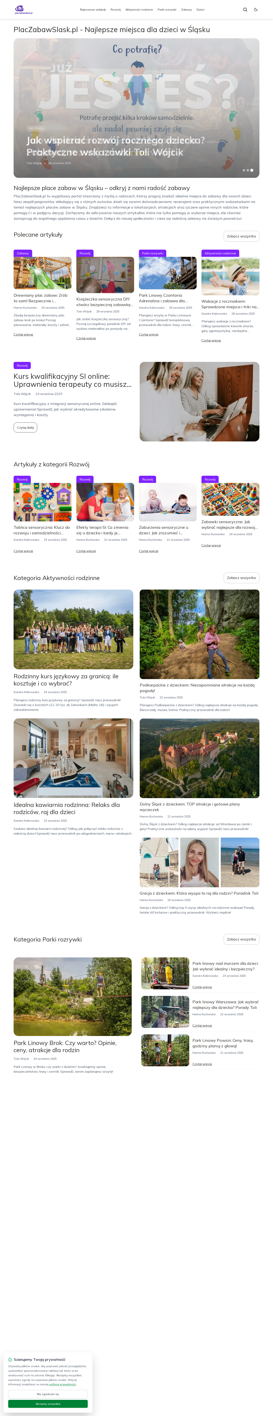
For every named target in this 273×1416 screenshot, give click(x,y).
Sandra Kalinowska (151, 307)
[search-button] (245, 9)
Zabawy (186, 9)
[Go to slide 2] (248, 170)
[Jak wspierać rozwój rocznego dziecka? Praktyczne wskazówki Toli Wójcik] (136, 108)
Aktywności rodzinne (139, 9)
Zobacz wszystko (241, 236)
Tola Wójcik (34, 163)
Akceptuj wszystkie (48, 1404)
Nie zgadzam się (48, 1394)
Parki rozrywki (167, 9)
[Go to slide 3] (251, 170)
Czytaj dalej (25, 427)
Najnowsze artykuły (93, 9)
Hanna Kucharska (25, 307)
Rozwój (116, 9)
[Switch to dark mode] (255, 9)
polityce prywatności (62, 1384)
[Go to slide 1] (244, 170)
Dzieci (200, 9)
